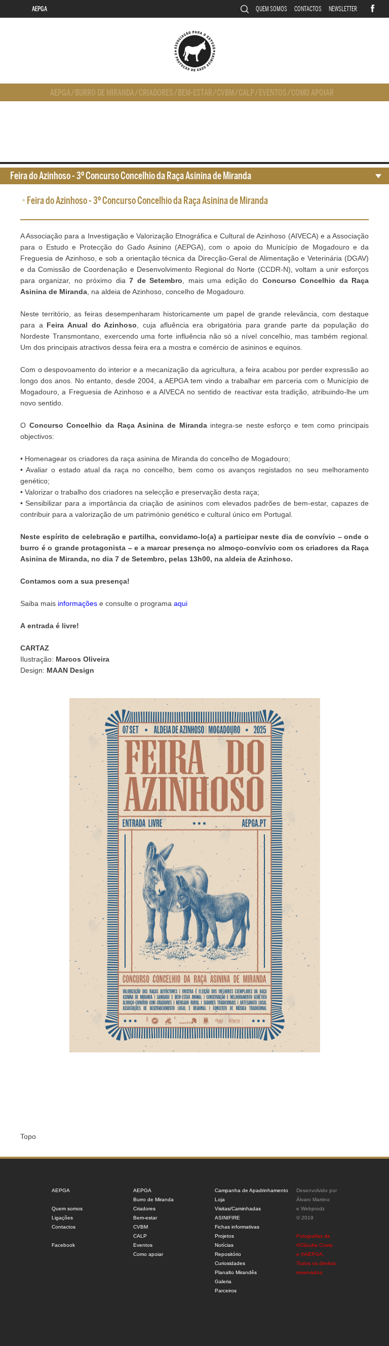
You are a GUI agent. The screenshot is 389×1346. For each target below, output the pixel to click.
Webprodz (313, 1208)
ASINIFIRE (227, 1217)
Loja (220, 1199)
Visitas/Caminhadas (238, 1208)
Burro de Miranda (104, 93)
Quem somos (271, 9)
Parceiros (226, 1290)
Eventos (273, 93)
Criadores (156, 93)
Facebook (63, 1245)
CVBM (225, 93)
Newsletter (343, 9)
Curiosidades (230, 1263)
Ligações (62, 1217)
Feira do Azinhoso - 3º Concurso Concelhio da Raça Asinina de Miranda (130, 176)
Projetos (224, 1236)
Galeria (223, 1281)
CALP (246, 93)
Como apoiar (312, 93)
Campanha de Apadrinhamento (251, 1190)
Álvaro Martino (313, 1199)
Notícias (224, 1245)
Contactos (308, 9)
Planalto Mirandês (236, 1272)
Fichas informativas (237, 1227)
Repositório (228, 1254)
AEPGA (39, 9)
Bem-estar (195, 93)
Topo (28, 1136)
